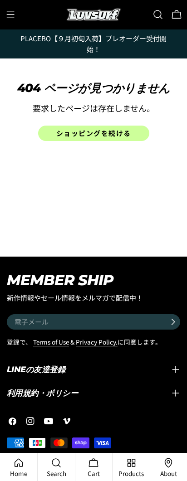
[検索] (158, 14)
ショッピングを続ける (93, 133)
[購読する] (173, 322)
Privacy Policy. (97, 341)
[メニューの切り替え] (10, 14)
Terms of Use (51, 341)
